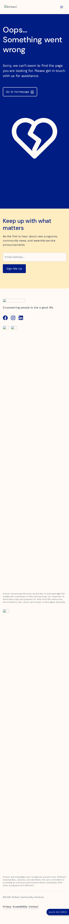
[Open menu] (61, 7)
